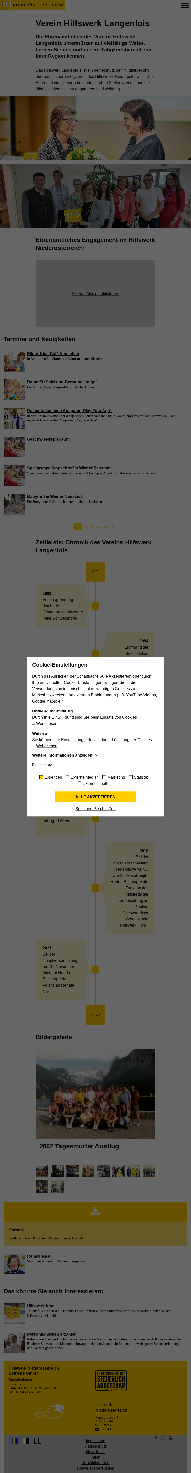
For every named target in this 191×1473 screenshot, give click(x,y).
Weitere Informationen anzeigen (62, 755)
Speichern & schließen (95, 808)
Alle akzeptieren (95, 797)
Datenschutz (42, 764)
